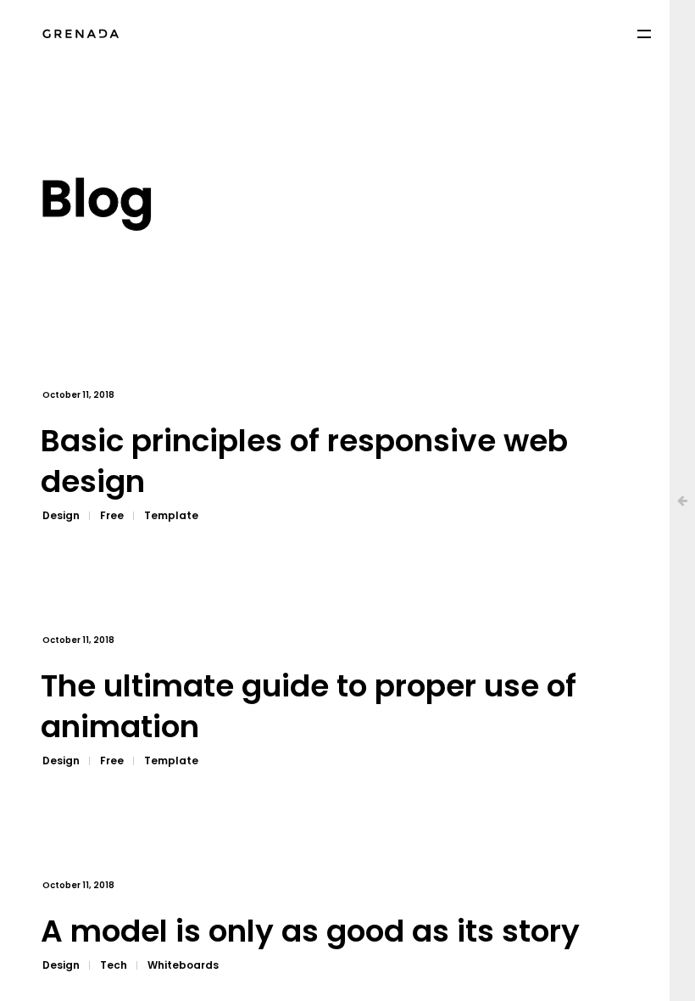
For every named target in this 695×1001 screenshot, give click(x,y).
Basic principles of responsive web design (304, 462)
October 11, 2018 (78, 395)
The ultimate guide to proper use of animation (308, 707)
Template (171, 515)
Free (112, 515)
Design (61, 515)
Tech (113, 965)
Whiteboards (183, 965)
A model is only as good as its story (310, 932)
